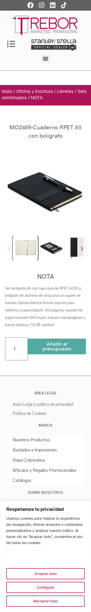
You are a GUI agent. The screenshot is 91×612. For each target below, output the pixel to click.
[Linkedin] (53, 5)
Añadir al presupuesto (57, 346)
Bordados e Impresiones (35, 450)
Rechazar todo (45, 601)
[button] (45, 59)
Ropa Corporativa (29, 460)
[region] (45, 556)
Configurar (45, 587)
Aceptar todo (46, 573)
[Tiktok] (64, 5)
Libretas (65, 91)
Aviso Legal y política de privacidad (43, 404)
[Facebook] (30, 5)
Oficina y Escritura (34, 91)
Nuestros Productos (31, 440)
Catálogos (22, 480)
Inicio (7, 91)
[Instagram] (41, 5)
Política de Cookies (30, 413)
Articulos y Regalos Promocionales (44, 470)
